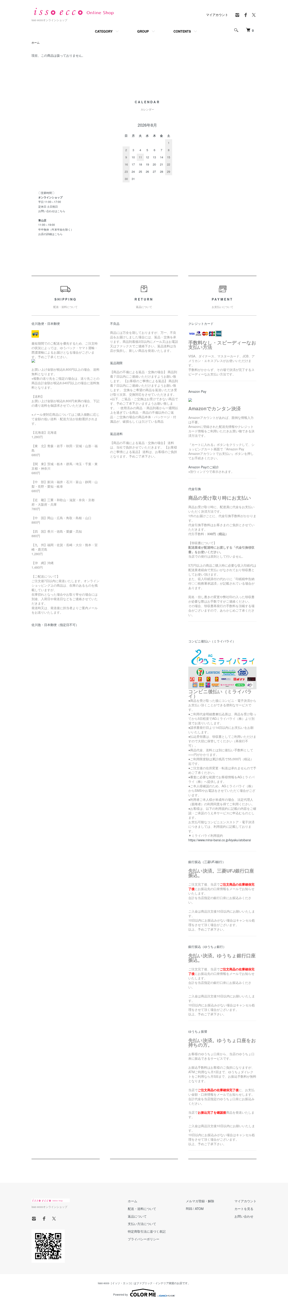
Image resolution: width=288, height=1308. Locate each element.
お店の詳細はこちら (50, 234)
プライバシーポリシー (143, 1239)
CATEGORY (103, 31)
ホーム (36, 42)
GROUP (143, 31)
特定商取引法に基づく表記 (147, 1231)
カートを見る (243, 1208)
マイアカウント (217, 14)
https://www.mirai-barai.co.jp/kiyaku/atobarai (219, 839)
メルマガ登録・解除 (200, 1201)
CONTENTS (182, 31)
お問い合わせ (243, 1216)
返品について (137, 1216)
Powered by (120, 1294)
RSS (189, 1208)
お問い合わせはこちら (51, 211)
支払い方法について (142, 1223)
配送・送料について (142, 1208)
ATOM (199, 1208)
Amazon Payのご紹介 (203, 467)
